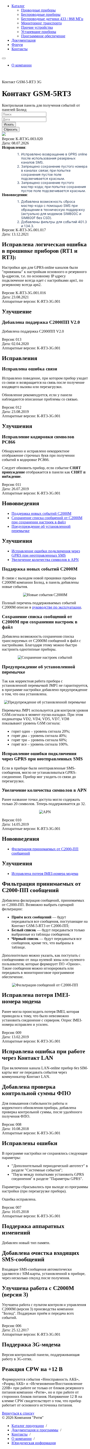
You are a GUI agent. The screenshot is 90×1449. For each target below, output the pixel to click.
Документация (24, 40)
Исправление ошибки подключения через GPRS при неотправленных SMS (46, 553)
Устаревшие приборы (38, 32)
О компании (22, 65)
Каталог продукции (28, 1426)
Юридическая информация (34, 1443)
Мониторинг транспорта (41, 23)
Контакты (20, 49)
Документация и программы (35, 1430)
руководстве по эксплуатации (56, 607)
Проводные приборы (38, 10)
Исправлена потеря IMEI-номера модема (45, 874)
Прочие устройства (37, 27)
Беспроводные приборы (40, 14)
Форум (17, 45)
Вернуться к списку (18, 1413)
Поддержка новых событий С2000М (41, 513)
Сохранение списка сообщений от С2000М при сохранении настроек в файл (47, 520)
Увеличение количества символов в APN (45, 560)
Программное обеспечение (43, 36)
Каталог (18, 6)
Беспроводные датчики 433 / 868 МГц (52, 19)
